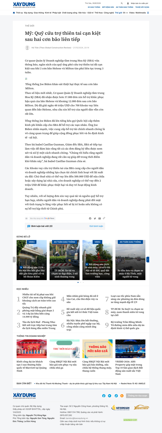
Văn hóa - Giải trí (85, 12)
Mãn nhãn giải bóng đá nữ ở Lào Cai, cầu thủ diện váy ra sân (82, 299)
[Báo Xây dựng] (24, 5)
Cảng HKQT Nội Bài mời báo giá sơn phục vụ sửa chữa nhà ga (63, 364)
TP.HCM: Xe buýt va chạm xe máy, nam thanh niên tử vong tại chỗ (127, 312)
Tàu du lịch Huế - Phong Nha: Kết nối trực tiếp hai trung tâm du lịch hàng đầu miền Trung (39, 325)
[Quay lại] (26, 218)
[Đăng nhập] (128, 3)
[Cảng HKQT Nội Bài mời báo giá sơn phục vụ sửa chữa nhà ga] (65, 348)
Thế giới (118, 12)
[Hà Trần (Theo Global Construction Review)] (27, 47)
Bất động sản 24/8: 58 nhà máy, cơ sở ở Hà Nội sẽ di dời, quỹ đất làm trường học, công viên (97, 270)
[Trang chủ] (14, 12)
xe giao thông (94, 7)
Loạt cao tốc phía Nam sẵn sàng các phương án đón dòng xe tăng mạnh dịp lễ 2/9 (128, 299)
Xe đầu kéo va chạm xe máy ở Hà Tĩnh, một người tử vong (130, 273)
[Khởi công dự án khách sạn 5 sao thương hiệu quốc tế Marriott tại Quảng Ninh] (32, 348)
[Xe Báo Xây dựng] (141, 407)
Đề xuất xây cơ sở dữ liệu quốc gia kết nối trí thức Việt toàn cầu (84, 312)
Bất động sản (108, 7)
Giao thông (39, 12)
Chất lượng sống (69, 12)
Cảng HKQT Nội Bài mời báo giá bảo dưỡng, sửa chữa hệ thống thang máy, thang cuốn (97, 366)
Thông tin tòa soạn (137, 395)
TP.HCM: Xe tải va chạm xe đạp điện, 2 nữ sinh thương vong (64, 273)
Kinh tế (48, 12)
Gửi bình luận (96, 226)
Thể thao (99, 12)
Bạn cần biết (24, 383)
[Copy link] (104, 218)
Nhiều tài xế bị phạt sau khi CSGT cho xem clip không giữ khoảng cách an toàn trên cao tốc (39, 299)
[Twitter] (94, 218)
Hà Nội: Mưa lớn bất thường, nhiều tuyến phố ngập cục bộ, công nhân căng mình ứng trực (83, 325)
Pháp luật (56, 12)
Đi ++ (125, 12)
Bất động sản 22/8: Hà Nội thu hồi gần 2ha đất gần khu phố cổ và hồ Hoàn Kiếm (32, 272)
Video (131, 12)
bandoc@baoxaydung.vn (77, 418)
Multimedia (141, 12)
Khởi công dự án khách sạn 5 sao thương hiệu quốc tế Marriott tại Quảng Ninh (32, 366)
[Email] (99, 218)
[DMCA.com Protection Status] (130, 420)
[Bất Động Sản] (120, 408)
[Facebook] (90, 218)
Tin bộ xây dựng (142, 7)
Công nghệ (109, 12)
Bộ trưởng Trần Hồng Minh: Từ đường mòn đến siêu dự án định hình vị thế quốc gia (127, 325)
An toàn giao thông (124, 7)
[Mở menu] (148, 12)
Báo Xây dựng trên (37, 218)
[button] (78, 282)
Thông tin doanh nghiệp (31, 336)
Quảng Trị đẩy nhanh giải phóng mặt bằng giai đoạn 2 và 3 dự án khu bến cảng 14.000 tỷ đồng (38, 312)
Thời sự (19, 12)
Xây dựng (28, 12)
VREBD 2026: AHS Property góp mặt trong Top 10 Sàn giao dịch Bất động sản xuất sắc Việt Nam (129, 367)
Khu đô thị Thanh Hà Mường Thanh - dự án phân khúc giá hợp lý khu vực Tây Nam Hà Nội (76, 383)
